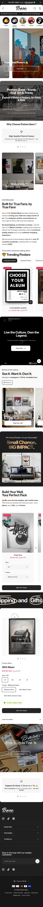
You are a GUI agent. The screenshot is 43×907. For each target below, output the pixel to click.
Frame (7, 572)
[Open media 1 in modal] (37, 621)
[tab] (9, 261)
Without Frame (9, 689)
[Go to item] (18, 659)
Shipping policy (17, 895)
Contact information (18, 892)
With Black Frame (25, 689)
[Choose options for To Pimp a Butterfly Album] (16, 417)
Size (6, 562)
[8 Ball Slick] (18, 533)
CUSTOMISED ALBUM (18, 308)
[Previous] (3, 2)
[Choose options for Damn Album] (11, 417)
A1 (27, 680)
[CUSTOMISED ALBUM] (18, 285)
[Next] (40, 2)
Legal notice (27, 892)
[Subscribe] (37, 861)
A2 (20, 680)
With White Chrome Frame (12, 696)
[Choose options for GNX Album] (6, 417)
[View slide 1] (18, 147)
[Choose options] (31, 302)
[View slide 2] (20, 147)
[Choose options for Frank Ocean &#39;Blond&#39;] (39, 417)
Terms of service (26, 895)
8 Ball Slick (18, 555)
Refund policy (34, 892)
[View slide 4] (25, 147)
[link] (20, 754)
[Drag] (21, 468)
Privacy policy (8, 892)
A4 (5, 680)
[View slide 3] (23, 147)
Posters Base (7, 663)
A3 (12, 680)
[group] (6, 21)
